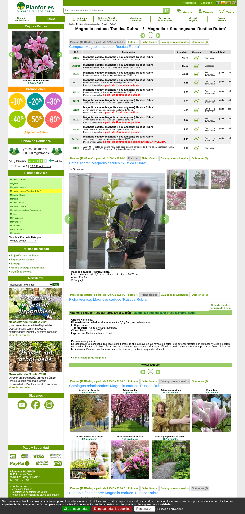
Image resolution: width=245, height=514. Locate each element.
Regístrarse (189, 2)
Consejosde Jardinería (22, 19)
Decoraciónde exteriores (165, 19)
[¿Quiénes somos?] (35, 157)
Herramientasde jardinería (79, 19)
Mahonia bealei (17, 202)
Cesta (229, 12)
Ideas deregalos (193, 19)
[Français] (217, 2)
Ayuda (187, 12)
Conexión (206, 2)
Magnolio (14, 183)
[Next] (59, 54)
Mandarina (15, 225)
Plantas (51, 19)
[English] (233, 2)
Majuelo (13, 214)
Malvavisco (15, 222)
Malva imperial (16, 218)
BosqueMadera (222, 19)
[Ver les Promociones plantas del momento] (35, 135)
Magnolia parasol (18, 179)
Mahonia (14, 199)
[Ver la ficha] (36, 55)
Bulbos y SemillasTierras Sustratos (108, 19)
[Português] (228, 2)
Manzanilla (15, 233)
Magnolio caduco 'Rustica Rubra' (25, 191)
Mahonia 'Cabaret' (18, 206)
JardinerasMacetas (136, 19)
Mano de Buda (17, 229)
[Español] (222, 2)
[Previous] (12, 54)
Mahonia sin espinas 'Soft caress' (25, 210)
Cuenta (207, 12)
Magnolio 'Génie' (17, 195)
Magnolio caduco (18, 187)
